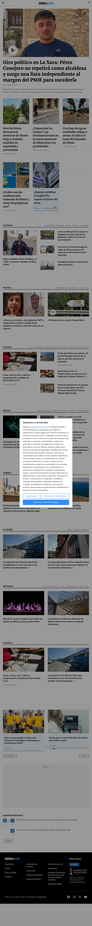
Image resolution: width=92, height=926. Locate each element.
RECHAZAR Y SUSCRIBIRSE (55, 496)
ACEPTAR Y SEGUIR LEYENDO (46, 502)
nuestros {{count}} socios (41, 427)
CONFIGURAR (31, 496)
